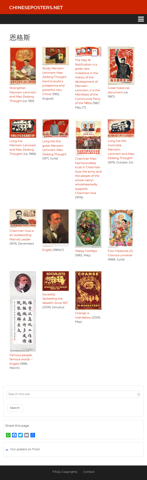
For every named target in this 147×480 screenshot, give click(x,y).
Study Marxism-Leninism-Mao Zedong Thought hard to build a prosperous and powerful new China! (54, 81)
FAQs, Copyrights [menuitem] (64, 471)
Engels (47, 250)
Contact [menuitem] (89, 471)
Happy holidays (86, 251)
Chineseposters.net (36, 8)
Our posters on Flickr (25, 449)
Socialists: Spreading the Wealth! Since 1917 (55, 299)
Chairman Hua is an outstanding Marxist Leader (21, 235)
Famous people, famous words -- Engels (21, 359)
